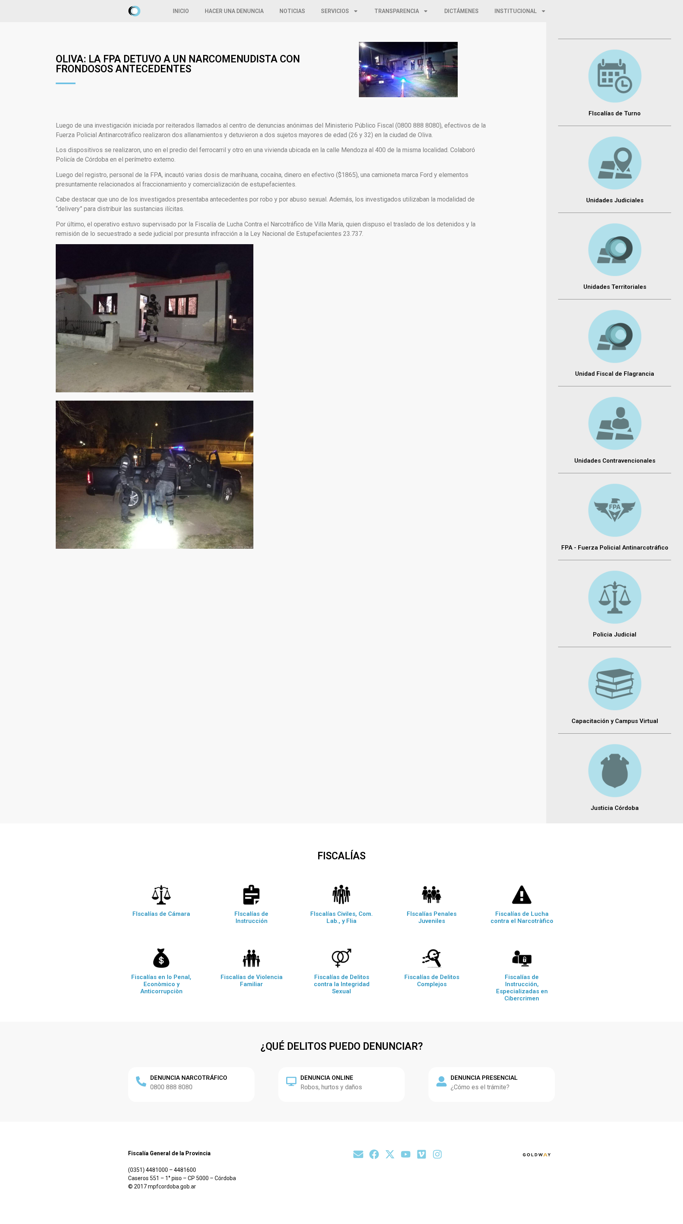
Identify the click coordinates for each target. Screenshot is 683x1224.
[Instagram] (437, 1154)
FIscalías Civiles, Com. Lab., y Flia (341, 917)
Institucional (515, 11)
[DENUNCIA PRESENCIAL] (441, 1081)
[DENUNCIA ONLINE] (291, 1081)
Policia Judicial (614, 634)
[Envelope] (358, 1154)
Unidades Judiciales (614, 200)
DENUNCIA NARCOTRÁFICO (188, 1077)
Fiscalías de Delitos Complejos (431, 981)
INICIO (181, 11)
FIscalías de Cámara (161, 913)
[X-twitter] (390, 1154)
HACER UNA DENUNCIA (234, 11)
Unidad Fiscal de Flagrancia (614, 373)
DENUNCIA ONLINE (326, 1077)
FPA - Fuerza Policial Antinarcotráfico (614, 547)
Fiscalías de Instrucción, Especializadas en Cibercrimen (522, 988)
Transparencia (396, 11)
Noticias (292, 11)
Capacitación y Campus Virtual (615, 721)
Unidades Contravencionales (614, 460)
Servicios (335, 11)
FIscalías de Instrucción (251, 917)
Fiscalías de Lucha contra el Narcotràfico (522, 917)
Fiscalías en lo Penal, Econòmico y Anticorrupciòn (161, 984)
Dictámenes (461, 11)
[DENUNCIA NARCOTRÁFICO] (141, 1081)
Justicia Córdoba (615, 808)
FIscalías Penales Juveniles (432, 917)
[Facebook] (374, 1154)
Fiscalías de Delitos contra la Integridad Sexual (342, 984)
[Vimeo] (421, 1154)
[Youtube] (406, 1154)
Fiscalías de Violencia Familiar (252, 981)
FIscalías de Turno (615, 113)
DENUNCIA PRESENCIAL (484, 1077)
